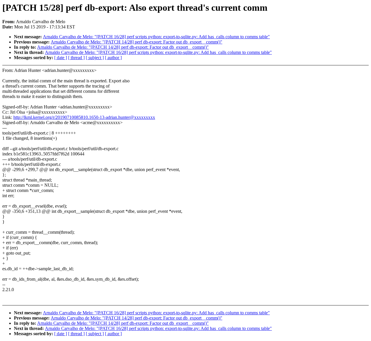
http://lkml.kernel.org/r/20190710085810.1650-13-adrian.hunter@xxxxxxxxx (84, 117)
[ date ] (60, 57)
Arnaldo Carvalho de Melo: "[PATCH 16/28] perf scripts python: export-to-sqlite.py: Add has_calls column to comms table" (156, 36)
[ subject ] (95, 57)
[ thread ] (76, 57)
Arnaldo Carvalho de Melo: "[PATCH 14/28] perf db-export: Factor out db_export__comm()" (136, 41)
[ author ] (113, 57)
